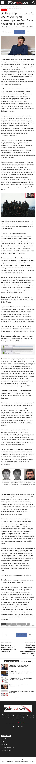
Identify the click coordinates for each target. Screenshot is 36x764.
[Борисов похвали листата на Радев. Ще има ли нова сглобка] (4, 693)
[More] (28, 32)
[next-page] (19, 698)
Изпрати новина (24, 759)
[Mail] (18, 727)
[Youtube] (22, 727)
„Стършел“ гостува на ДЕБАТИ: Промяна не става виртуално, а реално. (20, 678)
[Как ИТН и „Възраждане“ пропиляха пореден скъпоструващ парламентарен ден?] (4, 673)
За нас (8, 759)
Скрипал (25, 625)
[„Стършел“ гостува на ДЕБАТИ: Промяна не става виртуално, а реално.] (4, 680)
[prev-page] (17, 698)
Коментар (4, 10)
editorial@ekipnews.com (24, 723)
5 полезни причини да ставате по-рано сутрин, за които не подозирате (8, 648)
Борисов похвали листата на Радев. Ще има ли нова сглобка (21, 691)
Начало (3, 6)
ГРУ (28, 624)
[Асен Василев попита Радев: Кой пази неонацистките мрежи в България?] (4, 667)
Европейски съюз (6, 750)
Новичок (4, 625)
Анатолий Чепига (11, 624)
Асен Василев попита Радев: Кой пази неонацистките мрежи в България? (19, 665)
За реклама (15, 759)
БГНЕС (3, 741)
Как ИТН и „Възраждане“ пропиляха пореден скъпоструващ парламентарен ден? (21, 672)
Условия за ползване (7, 761)
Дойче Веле (4, 739)
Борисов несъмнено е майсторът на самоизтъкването (19, 685)
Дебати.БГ (4, 744)
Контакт (32, 761)
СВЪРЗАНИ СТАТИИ (11, 661)
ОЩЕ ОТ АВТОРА (26, 661)
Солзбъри (31, 625)
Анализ (8, 6)
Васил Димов (6, 26)
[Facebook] (14, 727)
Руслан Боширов (17, 625)
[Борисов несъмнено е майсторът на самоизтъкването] (4, 686)
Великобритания (21, 624)
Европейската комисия (7, 747)
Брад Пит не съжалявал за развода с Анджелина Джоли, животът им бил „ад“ (27, 650)
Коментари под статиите (21, 761)
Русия (9, 625)
